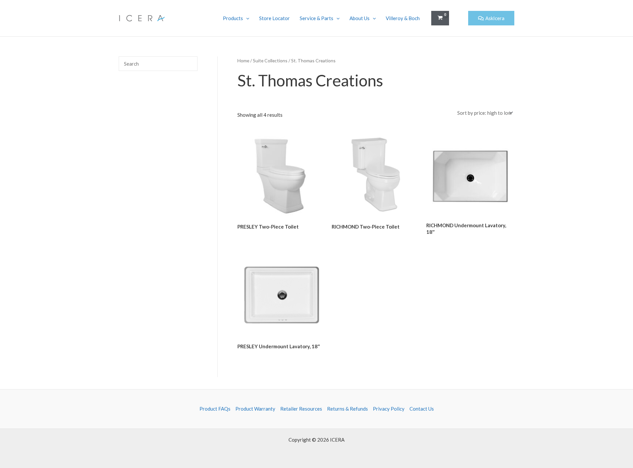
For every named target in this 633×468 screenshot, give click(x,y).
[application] (246, 18)
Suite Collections (270, 60)
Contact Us (421, 409)
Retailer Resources (301, 409)
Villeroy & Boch (403, 18)
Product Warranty (255, 409)
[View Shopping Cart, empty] (440, 18)
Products (233, 18)
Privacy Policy (389, 409)
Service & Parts (316, 18)
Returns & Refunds (347, 409)
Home (243, 60)
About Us (359, 18)
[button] (459, 18)
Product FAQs (214, 409)
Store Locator (274, 18)
